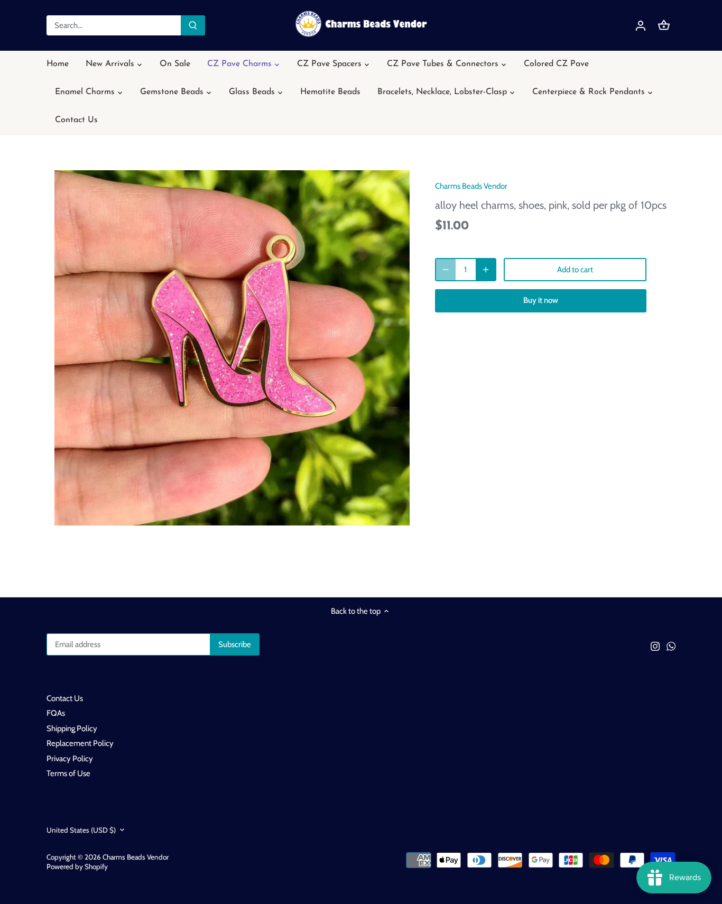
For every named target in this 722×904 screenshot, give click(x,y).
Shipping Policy (72, 728)
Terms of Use (68, 773)
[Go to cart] (664, 25)
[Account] (640, 25)
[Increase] (486, 270)
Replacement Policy (80, 743)
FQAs (56, 713)
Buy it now (540, 300)
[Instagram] (655, 645)
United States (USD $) (81, 830)
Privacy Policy (70, 758)
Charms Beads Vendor (471, 186)
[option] (232, 347)
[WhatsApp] (671, 645)
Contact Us (65, 698)
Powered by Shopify (77, 866)
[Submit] (193, 25)
